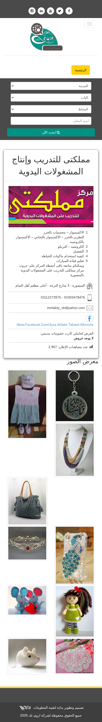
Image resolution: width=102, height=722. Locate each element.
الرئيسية (80, 70)
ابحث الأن (49, 132)
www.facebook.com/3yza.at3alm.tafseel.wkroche (55, 324)
